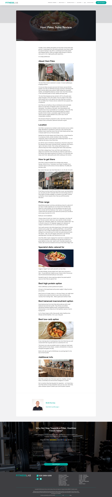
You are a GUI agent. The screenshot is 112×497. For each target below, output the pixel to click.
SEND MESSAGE (56, 464)
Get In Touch (101, 2)
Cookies (80, 482)
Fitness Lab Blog (62, 481)
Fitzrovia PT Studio (63, 480)
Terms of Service (66, 495)
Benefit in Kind (82, 480)
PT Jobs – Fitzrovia (83, 475)
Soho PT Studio (62, 478)
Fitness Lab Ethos (63, 483)
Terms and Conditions (84, 481)
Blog (85, 2)
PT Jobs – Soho (82, 478)
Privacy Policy (82, 483)
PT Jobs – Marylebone (83, 476)
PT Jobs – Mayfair (82, 477)
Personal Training (63, 475)
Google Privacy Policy (58, 495)
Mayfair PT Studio (62, 477)
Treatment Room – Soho (64, 485)
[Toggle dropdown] (57, 2)
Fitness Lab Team (62, 482)
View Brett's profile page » (52, 407)
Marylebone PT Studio (64, 476)
